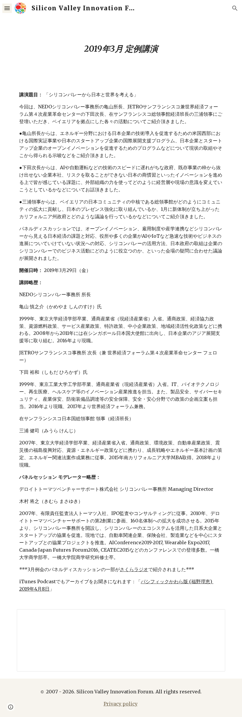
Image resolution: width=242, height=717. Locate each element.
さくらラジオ (134, 569)
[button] (7, 8)
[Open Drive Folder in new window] (214, 617)
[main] (121, 49)
